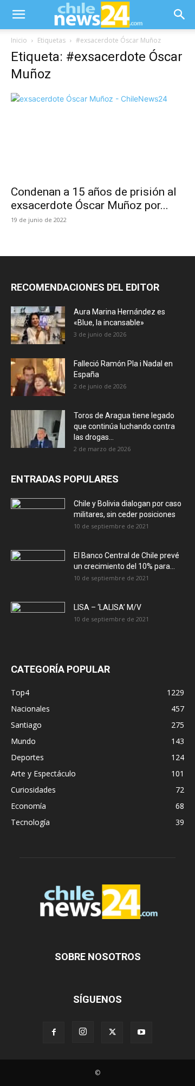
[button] (18, 14)
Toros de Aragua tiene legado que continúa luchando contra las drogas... (124, 426)
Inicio (19, 40)
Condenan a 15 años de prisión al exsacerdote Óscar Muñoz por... (94, 198)
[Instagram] (83, 1032)
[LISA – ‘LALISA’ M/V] (38, 621)
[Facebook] (53, 1032)
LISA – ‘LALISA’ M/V (107, 607)
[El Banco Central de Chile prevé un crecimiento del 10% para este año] (38, 569)
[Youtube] (141, 1032)
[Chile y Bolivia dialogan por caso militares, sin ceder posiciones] (38, 517)
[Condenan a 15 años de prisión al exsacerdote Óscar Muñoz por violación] (97, 135)
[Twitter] (112, 1032)
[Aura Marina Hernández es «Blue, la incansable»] (38, 325)
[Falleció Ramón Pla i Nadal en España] (38, 377)
